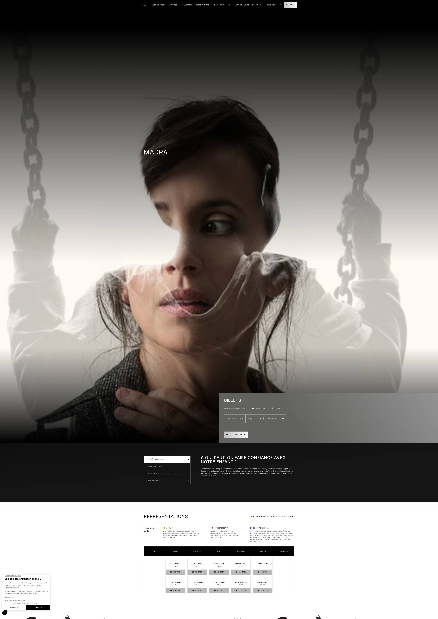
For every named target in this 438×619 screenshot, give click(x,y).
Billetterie (187, 5)
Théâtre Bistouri (154, 480)
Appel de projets (274, 5)
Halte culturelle (222, 5)
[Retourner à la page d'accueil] (144, 4)
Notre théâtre (203, 5)
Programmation (158, 5)
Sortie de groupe (241, 5)
